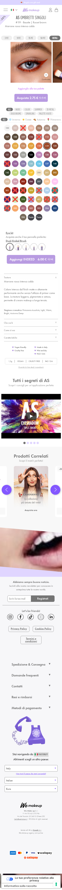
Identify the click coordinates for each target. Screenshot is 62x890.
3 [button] (31, 443)
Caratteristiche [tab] (10, 337)
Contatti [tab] (17, 686)
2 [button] (27, 443)
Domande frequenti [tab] (25, 675)
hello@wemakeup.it (20, 819)
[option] (31, 416)
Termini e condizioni (31, 640)
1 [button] (24, 443)
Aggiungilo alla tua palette (31, 88)
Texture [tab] (7, 277)
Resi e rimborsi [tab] (22, 697)
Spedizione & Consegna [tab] (28, 664)
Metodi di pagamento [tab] (27, 708)
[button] (7, 490)
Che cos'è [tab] (8, 322)
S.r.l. (37, 830)
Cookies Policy (43, 628)
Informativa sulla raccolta (20, 886)
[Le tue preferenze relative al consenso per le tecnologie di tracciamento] (56, 884)
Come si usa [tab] (9, 330)
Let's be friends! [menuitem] (31, 611)
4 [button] (34, 443)
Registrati (42, 598)
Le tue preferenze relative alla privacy (34, 879)
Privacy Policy (19, 628)
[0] (56, 10)
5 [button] (37, 443)
